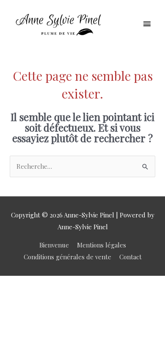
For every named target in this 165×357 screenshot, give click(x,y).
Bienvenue (54, 245)
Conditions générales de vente (67, 257)
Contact (130, 257)
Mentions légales (101, 245)
